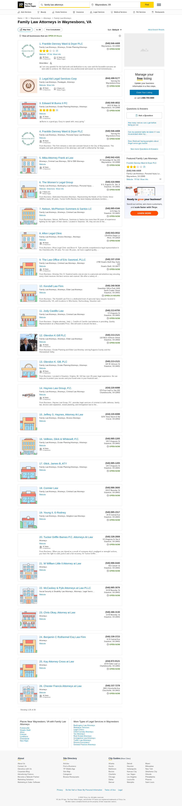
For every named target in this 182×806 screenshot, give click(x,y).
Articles (66, 764)
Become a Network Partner (28, 777)
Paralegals (62, 82)
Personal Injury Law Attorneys (78, 135)
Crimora (23, 734)
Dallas (111, 780)
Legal (120, 790)
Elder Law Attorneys (74, 290)
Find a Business (69, 766)
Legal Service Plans (91, 591)
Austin (111, 766)
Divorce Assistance (81, 742)
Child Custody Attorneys (83, 732)
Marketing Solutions (26, 780)
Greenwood (24, 739)
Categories (67, 774)
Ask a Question (146, 115)
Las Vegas (131, 774)
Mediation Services (81, 727)
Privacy (60, 790)
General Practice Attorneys (85, 745)
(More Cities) (126, 759)
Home (20, 18)
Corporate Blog (24, 772)
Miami (147, 764)
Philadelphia (150, 777)
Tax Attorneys (79, 734)
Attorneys (47, 18)
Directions (51, 189)
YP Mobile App (69, 769)
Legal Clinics (79, 730)
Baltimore (112, 769)
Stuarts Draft (25, 730)
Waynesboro (36, 18)
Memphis (130, 782)
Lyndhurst (24, 737)
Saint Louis (149, 782)
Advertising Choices (26, 774)
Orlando (148, 774)
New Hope (24, 741)
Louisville (130, 780)
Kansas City (132, 772)
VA (26, 18)
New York (149, 769)
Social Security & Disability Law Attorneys (56, 591)
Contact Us (22, 766)
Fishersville (24, 728)
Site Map (66, 772)
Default (115, 30)
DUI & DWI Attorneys (76, 161)
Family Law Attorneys (47, 47)
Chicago (112, 777)
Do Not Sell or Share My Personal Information (84, 790)
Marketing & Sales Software (29, 782)
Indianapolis (131, 769)
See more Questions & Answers (144, 149)
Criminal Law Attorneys (57, 161)
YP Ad (49, 54)
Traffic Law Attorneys (82, 740)
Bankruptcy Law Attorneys (68, 186)
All (40, 30)
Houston (130, 766)
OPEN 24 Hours (55, 36)
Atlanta (111, 764)
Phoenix (148, 780)
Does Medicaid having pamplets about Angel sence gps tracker (143, 142)
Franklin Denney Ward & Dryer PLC (141, 163)
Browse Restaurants (71, 777)
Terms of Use (110, 790)
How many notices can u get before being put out (142, 124)
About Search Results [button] (156, 30)
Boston (111, 772)
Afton (22, 732)
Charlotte (112, 774)
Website (42, 54)
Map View (27, 30)
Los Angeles (132, 777)
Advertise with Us (25, 769)
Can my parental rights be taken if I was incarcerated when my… (144, 133)
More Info (57, 54)
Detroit (129, 764)
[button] (159, 5)
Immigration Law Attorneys (84, 738)
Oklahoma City (151, 772)
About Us (21, 764)
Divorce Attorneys (65, 237)
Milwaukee (149, 766)
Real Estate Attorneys (83, 736)
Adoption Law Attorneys (75, 516)
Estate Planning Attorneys (76, 47)
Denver (111, 782)
